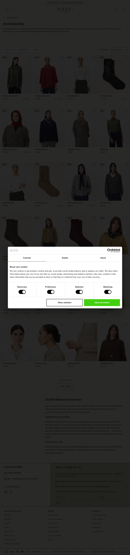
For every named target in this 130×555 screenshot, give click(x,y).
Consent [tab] (27, 258)
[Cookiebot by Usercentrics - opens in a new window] (109, 250)
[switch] (50, 292)
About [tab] (103, 258)
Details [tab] (65, 258)
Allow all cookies (101, 302)
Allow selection (64, 302)
